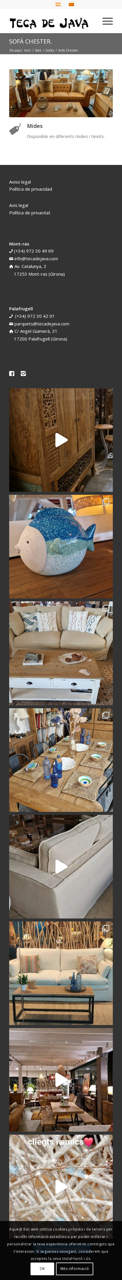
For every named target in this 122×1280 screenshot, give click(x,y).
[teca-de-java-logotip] (50, 21)
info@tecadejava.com (36, 258)
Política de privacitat (29, 213)
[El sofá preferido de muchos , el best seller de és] (61, 973)
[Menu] (105, 21)
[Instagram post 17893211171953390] (61, 1080)
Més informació (74, 1268)
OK (42, 1268)
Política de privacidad (30, 189)
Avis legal (18, 205)
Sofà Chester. (30, 41)
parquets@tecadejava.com (42, 324)
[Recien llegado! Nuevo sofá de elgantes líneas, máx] (61, 866)
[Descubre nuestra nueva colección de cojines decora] (61, 653)
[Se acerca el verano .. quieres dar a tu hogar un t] (61, 546)
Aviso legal (20, 182)
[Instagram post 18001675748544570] (61, 440)
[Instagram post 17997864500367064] (61, 1186)
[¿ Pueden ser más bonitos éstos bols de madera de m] (61, 760)
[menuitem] (105, 21)
